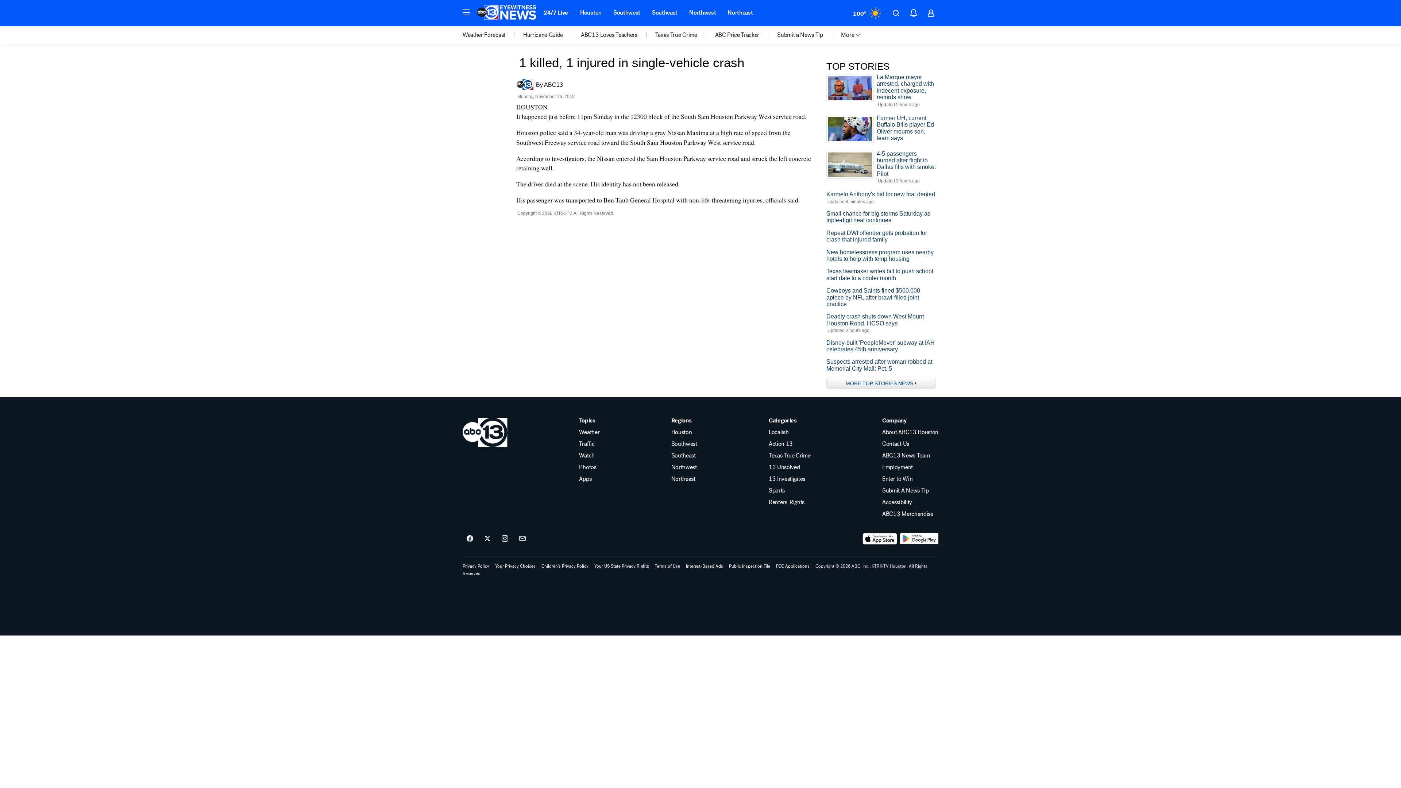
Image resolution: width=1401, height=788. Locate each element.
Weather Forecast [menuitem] (484, 35)
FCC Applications (793, 566)
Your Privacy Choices (515, 566)
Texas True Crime (790, 456)
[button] (466, 12)
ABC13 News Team (906, 456)
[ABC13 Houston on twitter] (487, 539)
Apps (585, 479)
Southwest (626, 12)
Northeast (740, 12)
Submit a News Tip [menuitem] (800, 35)
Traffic (586, 444)
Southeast (665, 12)
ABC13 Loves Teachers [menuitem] (609, 35)
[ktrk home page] (485, 432)
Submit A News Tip (905, 491)
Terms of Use (667, 566)
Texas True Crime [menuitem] (676, 35)
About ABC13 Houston (910, 432)
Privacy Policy (476, 566)
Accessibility (897, 502)
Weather (589, 432)
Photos (587, 467)
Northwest (702, 12)
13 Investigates (787, 479)
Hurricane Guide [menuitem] (543, 35)
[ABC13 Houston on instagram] (505, 539)
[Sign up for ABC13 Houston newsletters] (522, 539)
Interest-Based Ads (704, 566)
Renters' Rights (786, 502)
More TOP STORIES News (879, 383)
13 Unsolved (784, 467)
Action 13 (781, 444)
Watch (586, 456)
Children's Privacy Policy (564, 566)
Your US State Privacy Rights (621, 566)
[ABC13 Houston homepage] (506, 13)
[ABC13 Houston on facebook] (470, 539)
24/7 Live (556, 12)
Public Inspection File (749, 566)
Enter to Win (897, 479)
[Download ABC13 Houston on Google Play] (919, 539)
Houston (591, 12)
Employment (897, 467)
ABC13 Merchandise (907, 514)
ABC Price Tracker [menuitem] (737, 35)
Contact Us (895, 444)
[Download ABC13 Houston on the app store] (880, 539)
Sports (777, 491)
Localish (778, 432)
